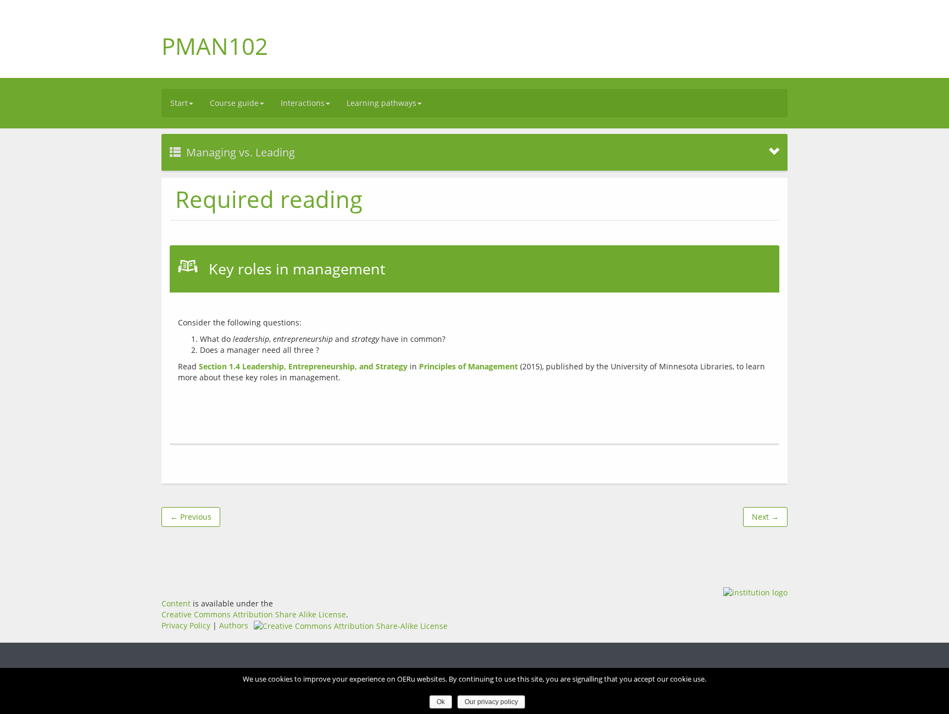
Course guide (234, 103)
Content (176, 603)
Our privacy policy (491, 702)
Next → (765, 516)
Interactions (303, 103)
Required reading (268, 199)
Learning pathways (381, 103)
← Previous (190, 516)
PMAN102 (214, 45)
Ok (441, 702)
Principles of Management (468, 366)
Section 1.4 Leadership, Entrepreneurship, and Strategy (303, 366)
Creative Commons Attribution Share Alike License (253, 614)
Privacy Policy (185, 625)
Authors (233, 625)
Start (179, 103)
